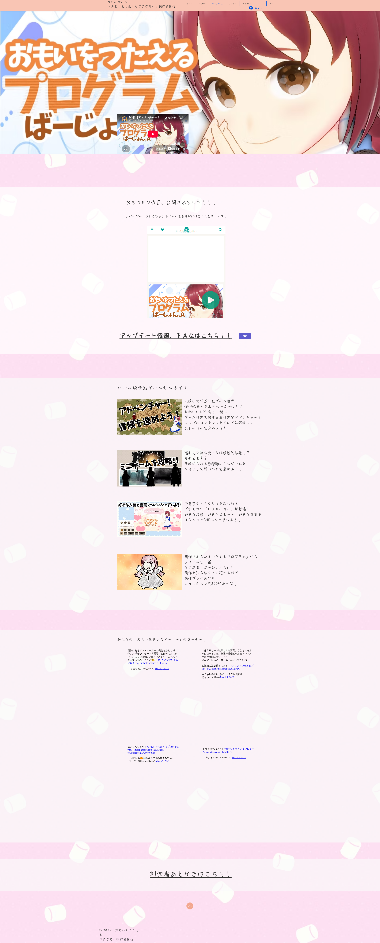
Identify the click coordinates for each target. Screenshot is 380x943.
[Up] (189, 905)
